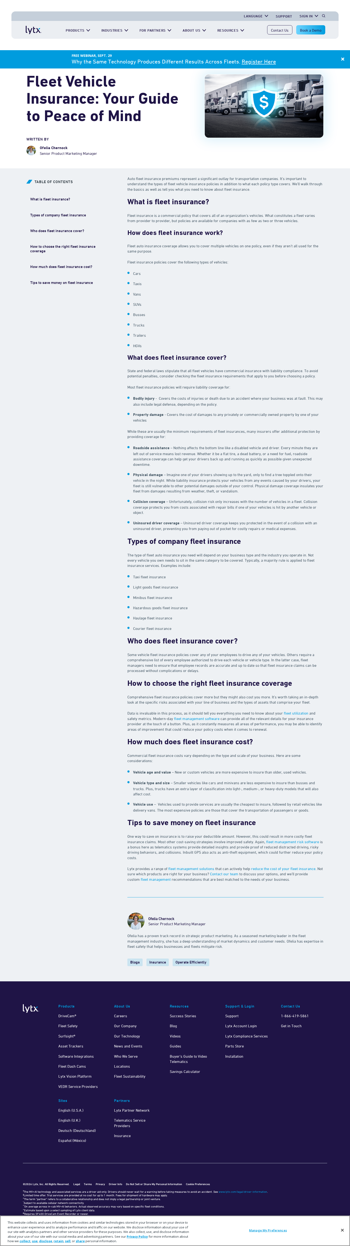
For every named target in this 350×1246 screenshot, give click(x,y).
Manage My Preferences (268, 1230)
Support (284, 16)
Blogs (135, 962)
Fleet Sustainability (129, 1076)
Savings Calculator (185, 1071)
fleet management (156, 879)
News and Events (128, 1046)
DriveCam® (67, 1016)
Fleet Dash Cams (72, 1066)
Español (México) (72, 1140)
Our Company (125, 1026)
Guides (175, 1046)
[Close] (342, 1230)
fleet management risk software (292, 842)
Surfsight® (66, 1036)
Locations (122, 1066)
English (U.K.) (69, 1120)
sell (67, 1241)
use (35, 1241)
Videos (175, 1036)
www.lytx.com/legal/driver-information (243, 1191)
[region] (175, 1231)
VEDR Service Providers (78, 1086)
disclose (45, 1241)
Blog (173, 1026)
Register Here (259, 61)
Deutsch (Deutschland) (77, 1130)
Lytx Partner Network (132, 1110)
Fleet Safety (68, 1026)
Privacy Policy (137, 1236)
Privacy (100, 1184)
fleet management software (197, 718)
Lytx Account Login (241, 1026)
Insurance (157, 962)
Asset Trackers (70, 1046)
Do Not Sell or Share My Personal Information (154, 1184)
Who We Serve (126, 1056)
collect (25, 1241)
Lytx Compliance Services (246, 1036)
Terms (88, 1184)
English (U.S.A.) (71, 1110)
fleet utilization (296, 713)
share (80, 1241)
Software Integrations (76, 1056)
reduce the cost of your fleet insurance (283, 868)
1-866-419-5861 (295, 1016)
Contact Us (280, 30)
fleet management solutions (191, 868)
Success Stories (183, 1016)
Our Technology (127, 1036)
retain (59, 1241)
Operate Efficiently (190, 962)
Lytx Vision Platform (75, 1076)
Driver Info (115, 1184)
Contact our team (224, 874)
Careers (120, 1016)
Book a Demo (310, 30)
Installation (234, 1056)
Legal (76, 1184)
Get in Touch (291, 1026)
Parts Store (234, 1046)
